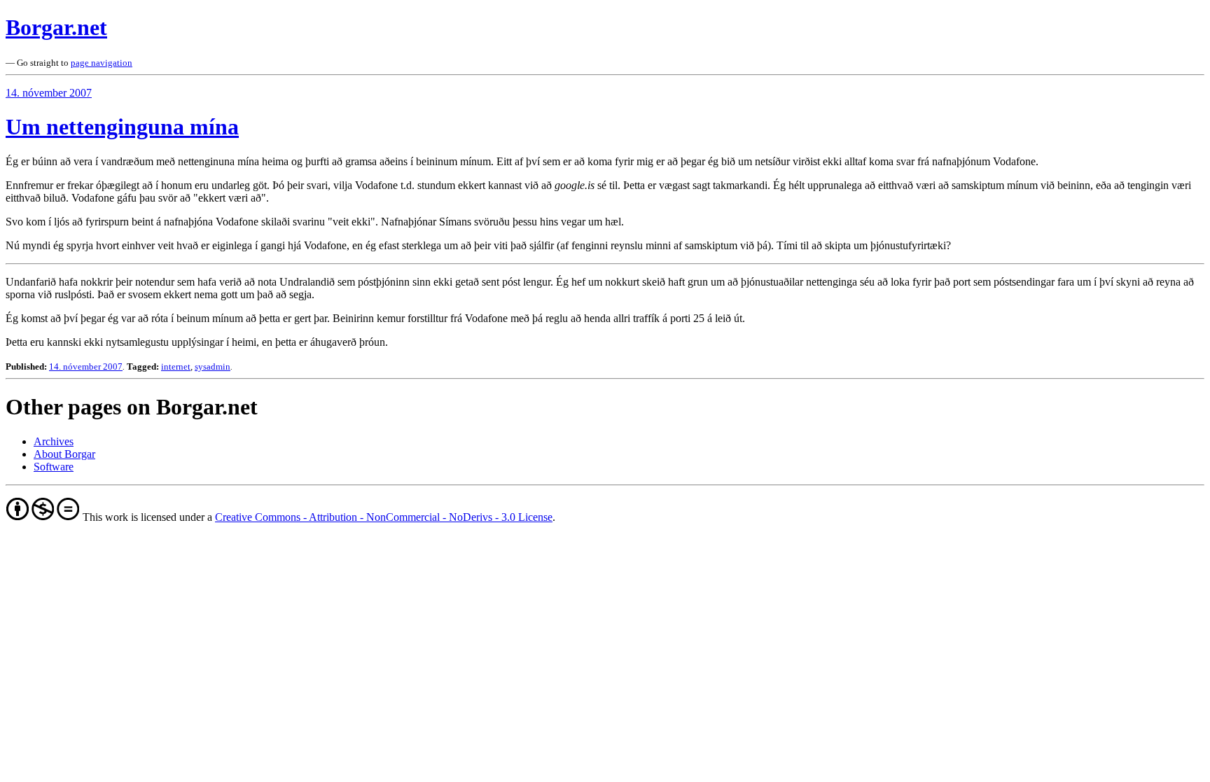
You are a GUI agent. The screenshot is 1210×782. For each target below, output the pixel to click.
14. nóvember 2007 (49, 93)
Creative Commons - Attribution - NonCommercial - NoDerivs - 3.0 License (383, 517)
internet (175, 366)
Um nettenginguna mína (122, 126)
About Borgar (64, 454)
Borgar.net (56, 27)
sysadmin (212, 366)
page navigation (101, 62)
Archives (54, 441)
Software (54, 467)
